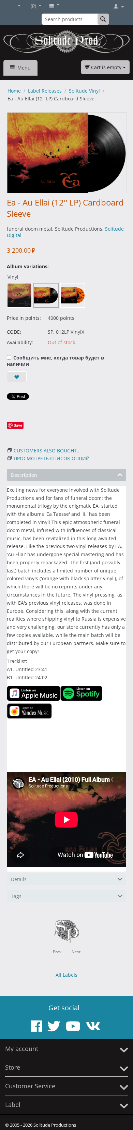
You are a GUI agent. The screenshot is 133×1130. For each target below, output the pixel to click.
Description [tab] (24, 475)
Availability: (20, 342)
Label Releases (45, 90)
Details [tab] (19, 879)
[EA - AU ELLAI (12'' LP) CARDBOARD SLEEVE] (67, 153)
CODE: (14, 332)
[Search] (103, 19)
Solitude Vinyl (84, 90)
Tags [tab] (16, 896)
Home (14, 90)
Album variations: (28, 266)
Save (18, 425)
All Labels (66, 975)
